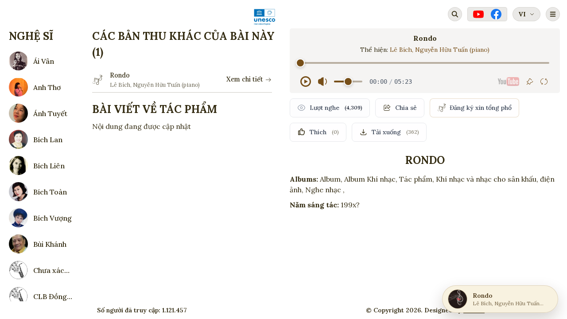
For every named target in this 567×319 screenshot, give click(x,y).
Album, (331, 179)
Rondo (120, 75)
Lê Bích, (402, 50)
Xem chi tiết (244, 79)
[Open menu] (553, 14)
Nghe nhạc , (325, 189)
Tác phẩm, (416, 179)
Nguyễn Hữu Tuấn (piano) (452, 50)
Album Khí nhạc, (370, 179)
